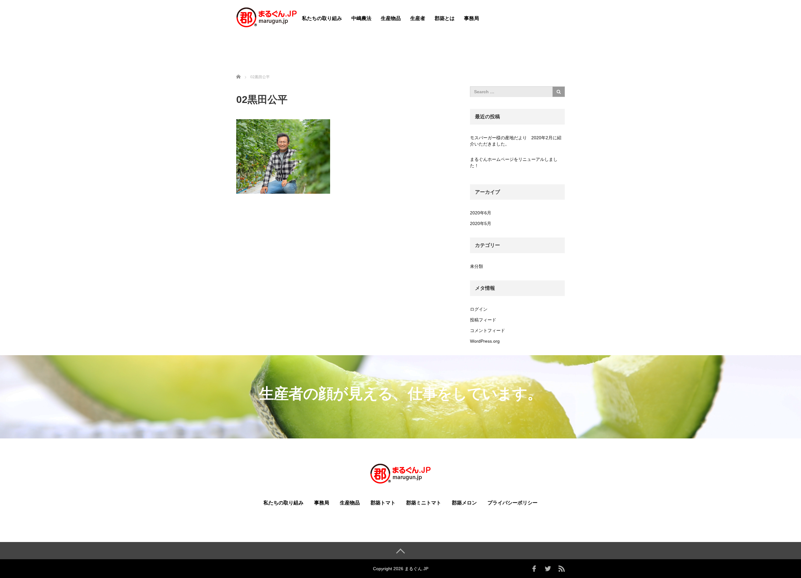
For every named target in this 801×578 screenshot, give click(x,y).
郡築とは (445, 18)
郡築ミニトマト (423, 502)
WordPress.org (485, 341)
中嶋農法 (361, 18)
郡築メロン (464, 502)
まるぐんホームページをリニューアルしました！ (514, 162)
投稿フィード (483, 319)
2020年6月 (480, 212)
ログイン (478, 309)
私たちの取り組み (322, 18)
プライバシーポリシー (512, 502)
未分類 (476, 266)
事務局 (471, 18)
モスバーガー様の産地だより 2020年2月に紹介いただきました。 (515, 140)
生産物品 (391, 18)
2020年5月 (480, 223)
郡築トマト (382, 502)
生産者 (417, 18)
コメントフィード (487, 330)
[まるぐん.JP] (266, 16)
